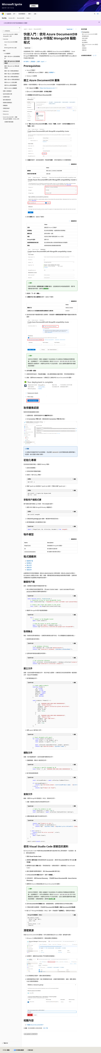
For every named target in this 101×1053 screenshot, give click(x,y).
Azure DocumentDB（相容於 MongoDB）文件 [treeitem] (10, 35)
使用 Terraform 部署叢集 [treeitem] (10, 88)
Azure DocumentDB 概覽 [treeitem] (10, 42)
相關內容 (84, 50)
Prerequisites (85, 32)
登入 (98, 13)
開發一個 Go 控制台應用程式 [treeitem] (11, 76)
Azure (30, 29)
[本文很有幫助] (94, 55)
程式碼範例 (85, 42)
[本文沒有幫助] (96, 55)
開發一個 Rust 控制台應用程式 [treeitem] (12, 79)
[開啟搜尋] (94, 13)
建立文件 (29, 565)
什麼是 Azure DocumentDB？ (35, 1025)
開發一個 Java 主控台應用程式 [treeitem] (11, 73)
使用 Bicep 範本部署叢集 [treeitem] (10, 85)
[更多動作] (76, 29)
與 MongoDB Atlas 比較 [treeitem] (10, 47)
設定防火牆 (52, 899)
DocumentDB (37, 29)
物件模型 (84, 40)
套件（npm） (41, 61)
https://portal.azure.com (47, 88)
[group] (52, 602)
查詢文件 (29, 570)
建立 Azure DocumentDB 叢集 (89, 34)
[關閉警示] (98, 3)
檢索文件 (29, 567)
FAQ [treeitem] (5, 45)
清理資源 (84, 48)
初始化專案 (85, 38)
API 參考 (26, 61)
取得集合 (29, 563)
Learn (25, 29)
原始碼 (33, 61)
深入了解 (45, 1028)
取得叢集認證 (85, 36)
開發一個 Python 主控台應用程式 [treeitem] (12, 57)
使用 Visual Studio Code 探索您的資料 (90, 45)
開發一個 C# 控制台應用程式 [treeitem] (11, 71)
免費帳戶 (51, 72)
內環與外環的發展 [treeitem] (8, 122)
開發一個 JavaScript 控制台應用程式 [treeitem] (11, 67)
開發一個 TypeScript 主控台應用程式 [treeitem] (12, 62)
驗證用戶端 (30, 561)
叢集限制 (45, 288)
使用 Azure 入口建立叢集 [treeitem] (10, 82)
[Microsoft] (3, 14)
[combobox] (11, 31)
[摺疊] (19, 27)
